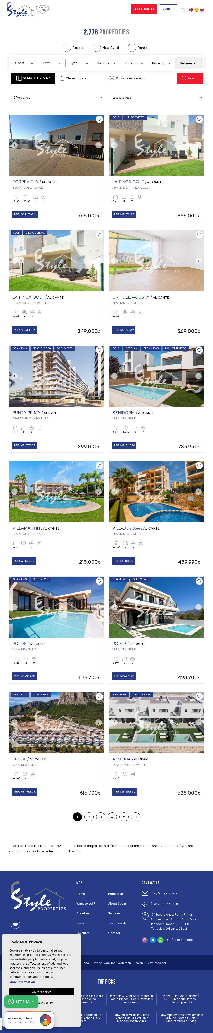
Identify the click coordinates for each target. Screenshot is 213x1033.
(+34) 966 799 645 (164, 904)
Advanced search (131, 78)
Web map (124, 963)
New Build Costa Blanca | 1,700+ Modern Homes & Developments (181, 999)
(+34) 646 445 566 (179, 940)
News (80, 923)
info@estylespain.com (167, 893)
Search (192, 78)
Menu (166, 9)
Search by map (36, 78)
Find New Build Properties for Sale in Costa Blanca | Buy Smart (82, 1018)
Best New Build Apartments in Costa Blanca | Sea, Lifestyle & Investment (132, 999)
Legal (85, 963)
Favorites (83, 933)
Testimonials (117, 923)
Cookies (109, 963)
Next (99, 145)
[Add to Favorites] (99, 119)
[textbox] (25, 63)
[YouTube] (15, 924)
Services (114, 913)
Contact (114, 933)
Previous (13, 145)
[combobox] (24, 63)
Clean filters (76, 78)
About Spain (117, 903)
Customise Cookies (41, 1003)
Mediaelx (161, 963)
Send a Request (144, 9)
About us (83, 913)
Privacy (97, 963)
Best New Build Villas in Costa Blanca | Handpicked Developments (81, 999)
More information (22, 982)
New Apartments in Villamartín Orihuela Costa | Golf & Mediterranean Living (181, 1018)
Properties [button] (115, 894)
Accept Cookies (41, 992)
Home (80, 894)
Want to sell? (85, 903)
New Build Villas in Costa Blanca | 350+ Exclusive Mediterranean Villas (131, 1018)
